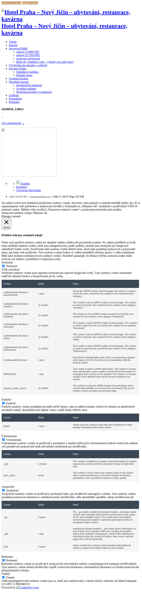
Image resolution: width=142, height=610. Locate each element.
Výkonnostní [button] (9, 436)
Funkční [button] (6, 399)
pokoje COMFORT (27, 51)
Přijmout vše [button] (40, 212)
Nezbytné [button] (7, 262)
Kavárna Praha (17, 68)
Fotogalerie (15, 98)
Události (14, 95)
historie (13, 45)
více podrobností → (13, 123)
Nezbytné (11, 266)
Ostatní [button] (5, 573)
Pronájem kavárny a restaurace (34, 92)
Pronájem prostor (19, 81)
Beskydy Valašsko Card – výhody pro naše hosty (45, 61)
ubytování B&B (18, 48)
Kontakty (14, 102)
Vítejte (13, 41)
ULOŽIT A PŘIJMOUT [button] (15, 584)
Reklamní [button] (7, 556)
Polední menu (24, 75)
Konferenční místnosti (29, 85)
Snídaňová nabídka (27, 71)
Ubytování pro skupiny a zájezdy (28, 65)
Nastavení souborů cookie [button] (16, 212)
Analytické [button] (7, 486)
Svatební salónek (26, 88)
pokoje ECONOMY (28, 55)
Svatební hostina (18, 78)
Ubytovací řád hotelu (28, 190)
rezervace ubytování (28, 58)
